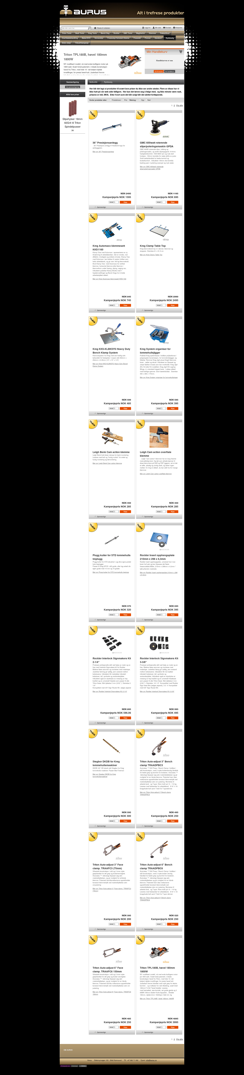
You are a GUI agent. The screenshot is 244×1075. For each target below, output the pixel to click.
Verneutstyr (98, 38)
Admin (83, 1066)
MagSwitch (140, 33)
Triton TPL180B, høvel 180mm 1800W (157, 998)
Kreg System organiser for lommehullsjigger (159, 377)
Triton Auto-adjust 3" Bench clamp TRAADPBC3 (155, 793)
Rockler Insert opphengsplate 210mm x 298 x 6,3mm (158, 573)
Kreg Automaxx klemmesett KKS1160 (109, 279)
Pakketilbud (164, 33)
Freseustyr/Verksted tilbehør (118, 38)
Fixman (148, 38)
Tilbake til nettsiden (103, 28)
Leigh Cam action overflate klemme (156, 473)
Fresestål (137, 38)
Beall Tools (79, 33)
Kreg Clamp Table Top (151, 254)
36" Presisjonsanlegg (103, 151)
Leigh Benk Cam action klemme (107, 463)
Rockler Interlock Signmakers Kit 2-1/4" (110, 691)
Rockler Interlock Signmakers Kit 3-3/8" (157, 691)
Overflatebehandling (70, 38)
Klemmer (152, 33)
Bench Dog (105, 33)
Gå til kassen (159, 71)
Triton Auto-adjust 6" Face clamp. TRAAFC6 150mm (112, 993)
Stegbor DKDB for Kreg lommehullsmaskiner (104, 775)
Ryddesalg (170, 38)
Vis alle (179, 105)
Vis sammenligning (72, 87)
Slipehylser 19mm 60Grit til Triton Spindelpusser (73, 122)
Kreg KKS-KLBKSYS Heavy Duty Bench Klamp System (110, 364)
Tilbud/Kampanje (81, 43)
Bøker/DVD (86, 38)
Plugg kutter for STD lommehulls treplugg (111, 572)
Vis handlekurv (169, 71)
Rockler (116, 33)
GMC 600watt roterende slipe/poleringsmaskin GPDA (151, 167)
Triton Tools (66, 33)
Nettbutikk (93, 82)
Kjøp (125, 202)
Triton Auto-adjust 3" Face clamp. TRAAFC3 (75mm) (112, 889)
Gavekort (158, 38)
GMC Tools (128, 33)
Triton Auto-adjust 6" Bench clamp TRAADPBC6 (155, 898)
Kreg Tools (92, 33)
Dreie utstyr (66, 43)
